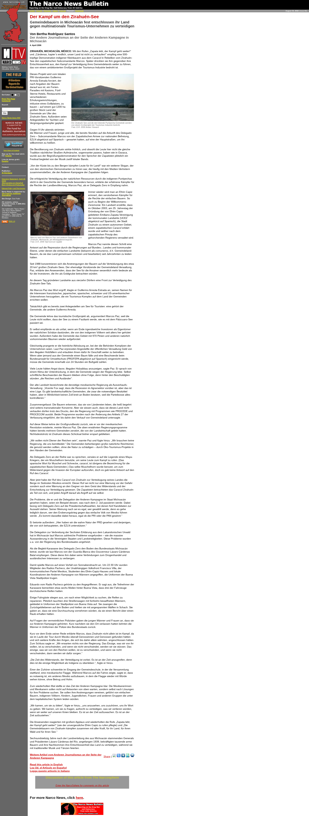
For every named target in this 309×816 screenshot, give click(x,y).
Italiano (55, 11)
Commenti (6, 101)
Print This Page (8, 99)
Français (62, 11)
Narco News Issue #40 (11, 118)
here (79, 798)
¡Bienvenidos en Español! (12, 183)
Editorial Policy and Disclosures (13, 188)
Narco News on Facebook (11, 150)
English (32, 11)
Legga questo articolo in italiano (50, 771)
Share (107, 756)
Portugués (47, 11)
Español (39, 11)
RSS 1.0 (12, 221)
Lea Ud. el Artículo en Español (48, 767)
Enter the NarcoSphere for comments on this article (82, 785)
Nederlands (79, 11)
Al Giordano (7, 173)
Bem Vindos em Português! (13, 185)
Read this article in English (46, 764)
